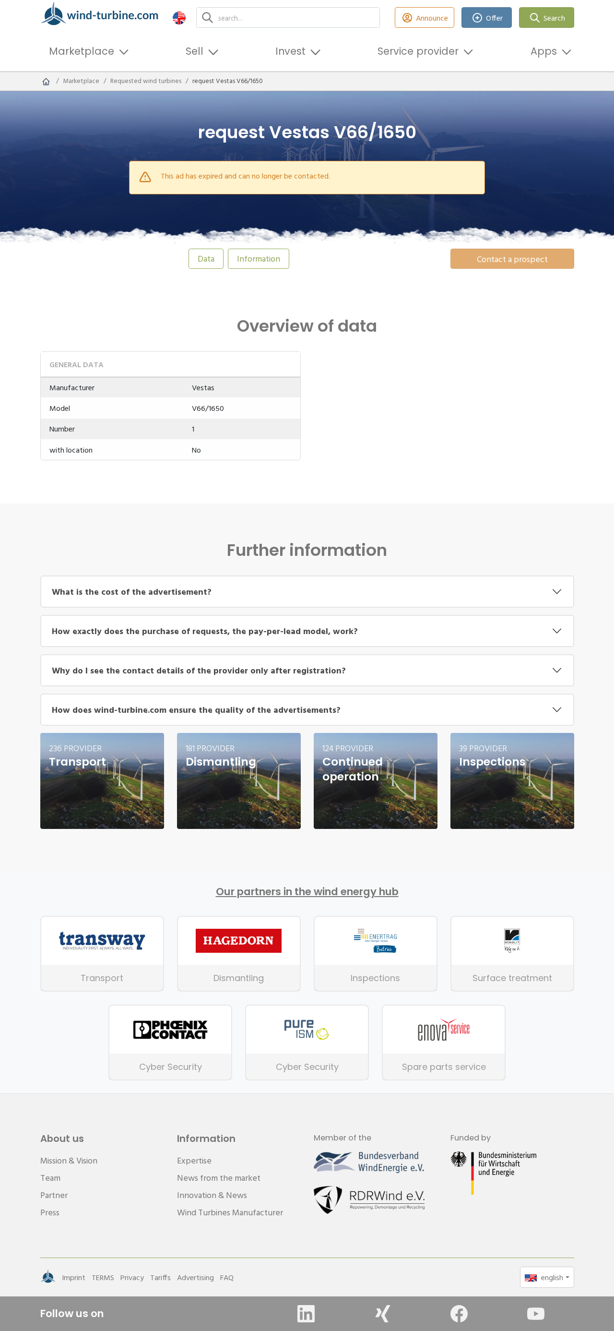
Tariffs (160, 1277)
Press (49, 1212)
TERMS (103, 1277)
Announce (432, 18)
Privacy (132, 1277)
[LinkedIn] (306, 1313)
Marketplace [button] (81, 51)
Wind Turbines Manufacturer (230, 1212)
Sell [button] (194, 51)
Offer (494, 18)
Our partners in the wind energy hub (307, 892)
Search (554, 18)
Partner (54, 1194)
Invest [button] (290, 51)
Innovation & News (212, 1194)
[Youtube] (535, 1313)
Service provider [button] (418, 51)
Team (50, 1177)
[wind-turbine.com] (46, 81)
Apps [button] (544, 51)
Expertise (194, 1160)
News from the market (218, 1177)
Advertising (195, 1277)
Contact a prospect (512, 258)
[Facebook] (459, 1313)
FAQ (227, 1277)
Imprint (73, 1277)
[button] (179, 17)
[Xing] (382, 1313)
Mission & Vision (68, 1160)
